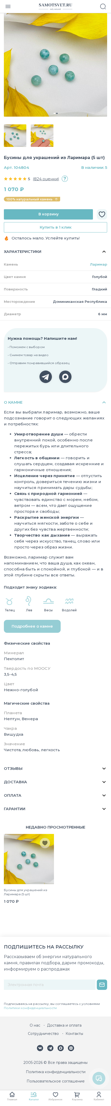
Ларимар (98, 264)
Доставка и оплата (64, 1025)
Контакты (74, 1033)
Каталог (34, 1099)
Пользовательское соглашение (56, 1081)
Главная (12, 1099)
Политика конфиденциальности (55, 1072)
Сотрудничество (43, 1033)
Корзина (77, 1099)
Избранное (55, 1099)
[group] (55, 65)
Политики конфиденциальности (30, 1008)
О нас (35, 1025)
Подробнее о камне (32, 626)
